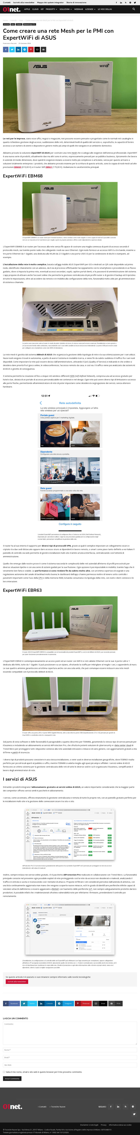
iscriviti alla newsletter (17, 981)
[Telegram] (130, 2)
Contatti (7, 2)
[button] (133, 9)
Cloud (35, 9)
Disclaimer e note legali (89, 1125)
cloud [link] (128, 745)
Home (5, 20)
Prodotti (50, 9)
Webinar (78, 9)
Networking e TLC (29, 24)
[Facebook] (116, 2)
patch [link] (15, 752)
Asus (21, 20)
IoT (42, 9)
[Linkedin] (121, 2)
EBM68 (17, 167)
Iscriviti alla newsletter (23, 2)
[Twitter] (135, 2)
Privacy (103, 1125)
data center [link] (120, 745)
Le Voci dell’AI (105, 9)
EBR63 (49, 167)
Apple (27, 9)
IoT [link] (90, 889)
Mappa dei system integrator (50, 2)
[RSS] (126, 2)
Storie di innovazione (76, 2)
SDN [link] (72, 376)
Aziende (89, 9)
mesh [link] (74, 152)
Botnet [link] (55, 889)
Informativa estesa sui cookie (120, 1125)
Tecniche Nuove (58, 1106)
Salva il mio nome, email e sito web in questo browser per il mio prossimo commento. (44, 1072)
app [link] (59, 264)
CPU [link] (41, 577)
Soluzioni (65, 9)
